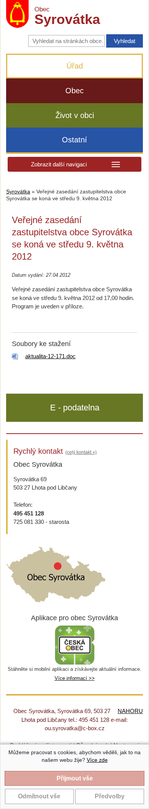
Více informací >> (75, 678)
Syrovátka (18, 192)
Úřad (74, 66)
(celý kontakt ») (81, 452)
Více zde (97, 760)
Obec (74, 90)
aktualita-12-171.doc (50, 356)
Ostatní (74, 140)
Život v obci (74, 115)
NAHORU (130, 711)
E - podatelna (74, 407)
